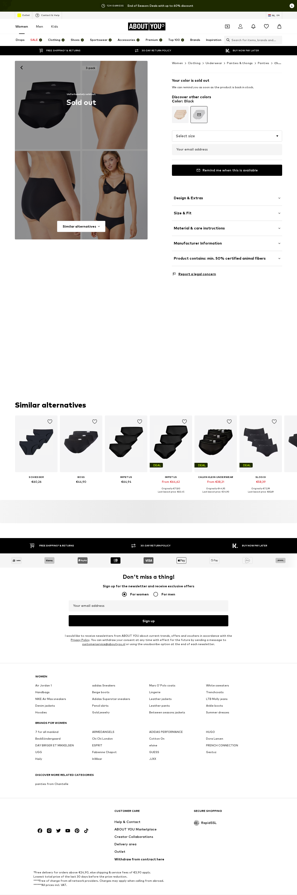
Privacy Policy (80, 640)
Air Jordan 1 (43, 685)
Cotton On (157, 739)
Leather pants (159, 706)
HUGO (210, 732)
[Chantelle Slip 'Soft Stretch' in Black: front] (47, 105)
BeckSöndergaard (48, 739)
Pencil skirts (100, 706)
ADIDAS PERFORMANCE (166, 732)
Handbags (42, 692)
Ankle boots (214, 706)
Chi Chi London (102, 739)
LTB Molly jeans (217, 699)
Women (21, 26)
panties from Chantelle (51, 784)
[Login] (240, 26)
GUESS (154, 752)
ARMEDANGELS (103, 732)
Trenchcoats (215, 692)
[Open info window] (292, 5)
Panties (263, 63)
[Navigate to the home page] (60, 813)
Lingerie (155, 692)
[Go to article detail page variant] (180, 114)
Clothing (194, 63)
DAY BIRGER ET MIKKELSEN (54, 745)
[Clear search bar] (278, 40)
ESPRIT (97, 745)
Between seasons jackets (167, 712)
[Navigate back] (21, 67)
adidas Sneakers (103, 685)
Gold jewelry (101, 712)
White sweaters (217, 685)
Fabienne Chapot (104, 752)
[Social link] (40, 831)
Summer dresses (217, 712)
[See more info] (36, 488)
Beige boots (101, 692)
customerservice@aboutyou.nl (103, 644)
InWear (97, 759)
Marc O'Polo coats (162, 685)
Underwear (214, 63)
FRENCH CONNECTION (222, 745)
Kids (54, 26)
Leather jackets (160, 699)
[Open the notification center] (253, 26)
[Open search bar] (227, 40)
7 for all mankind (46, 732)
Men (39, 26)
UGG (38, 752)
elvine (153, 745)
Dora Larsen (214, 739)
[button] (227, 136)
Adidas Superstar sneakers (111, 699)
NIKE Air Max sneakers (50, 699)
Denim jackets (45, 706)
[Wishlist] (266, 26)
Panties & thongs (240, 63)
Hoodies (41, 712)
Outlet (26, 15)
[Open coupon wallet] (227, 26)
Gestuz (211, 752)
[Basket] (279, 26)
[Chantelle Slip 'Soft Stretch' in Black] (115, 195)
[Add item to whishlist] (50, 422)
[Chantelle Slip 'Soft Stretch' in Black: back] (47, 195)
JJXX (152, 759)
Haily (38, 759)
